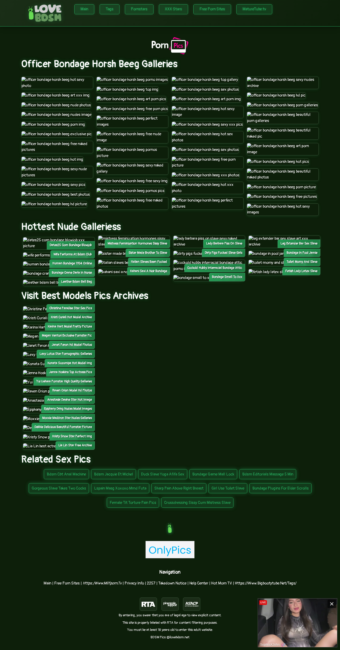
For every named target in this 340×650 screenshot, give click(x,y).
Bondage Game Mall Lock (213, 474)
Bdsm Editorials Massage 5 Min (267, 474)
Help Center (198, 583)
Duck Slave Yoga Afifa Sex (162, 474)
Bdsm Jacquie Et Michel (113, 474)
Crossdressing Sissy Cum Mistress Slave (197, 502)
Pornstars (139, 9)
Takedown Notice (172, 583)
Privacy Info (134, 583)
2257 (151, 583)
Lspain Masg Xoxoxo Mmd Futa (120, 488)
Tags (109, 9)
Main (84, 9)
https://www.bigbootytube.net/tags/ (265, 583)
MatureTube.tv (254, 9)
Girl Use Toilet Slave (227, 488)
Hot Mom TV (221, 583)
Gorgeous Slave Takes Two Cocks (59, 488)
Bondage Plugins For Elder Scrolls (280, 488)
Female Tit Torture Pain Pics (133, 502)
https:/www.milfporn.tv (102, 583)
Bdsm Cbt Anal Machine (66, 474)
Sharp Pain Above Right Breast (178, 488)
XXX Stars (173, 9)
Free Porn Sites (212, 9)
